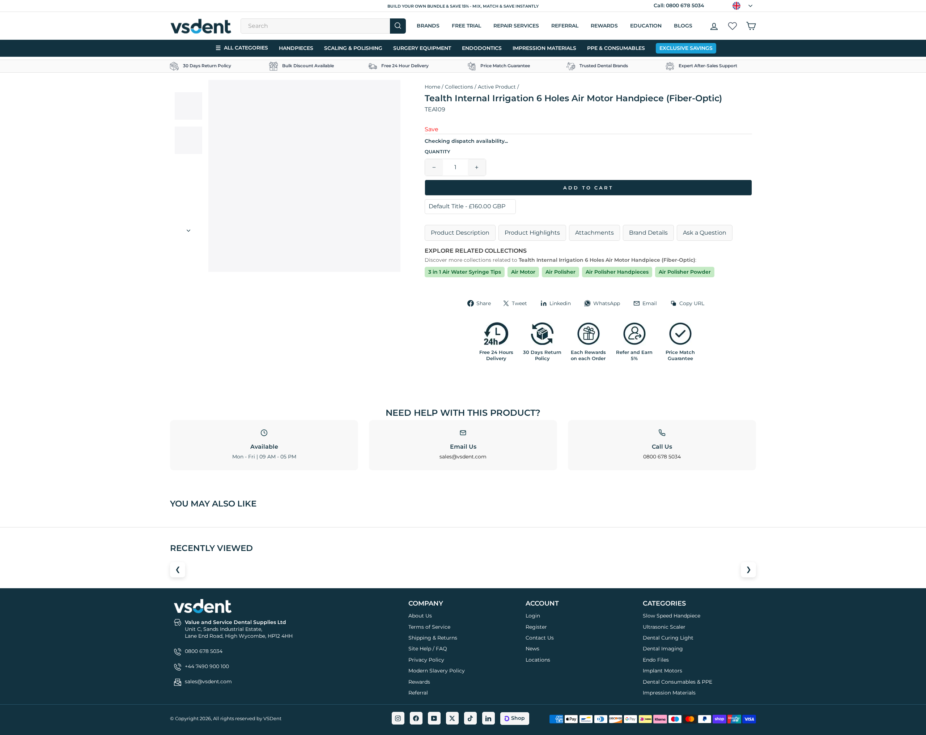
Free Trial (466, 25)
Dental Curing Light (668, 638)
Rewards (604, 25)
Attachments (594, 232)
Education (646, 25)
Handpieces (296, 48)
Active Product (497, 87)
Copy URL (691, 303)
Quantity (437, 151)
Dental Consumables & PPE (677, 682)
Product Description (460, 232)
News (532, 648)
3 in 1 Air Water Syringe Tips (464, 272)
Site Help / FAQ (427, 648)
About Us (420, 616)
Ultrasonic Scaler (664, 627)
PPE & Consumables (616, 48)
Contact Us (540, 638)
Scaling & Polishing (353, 48)
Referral (418, 693)
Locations (538, 660)
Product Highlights (532, 232)
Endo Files (656, 660)
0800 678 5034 (685, 5)
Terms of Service (429, 627)
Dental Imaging (663, 648)
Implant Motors (662, 671)
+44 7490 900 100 (207, 666)
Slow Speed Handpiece (671, 616)
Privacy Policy (426, 660)
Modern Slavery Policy (436, 671)
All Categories (242, 47)
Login (533, 616)
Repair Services (516, 25)
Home (432, 87)
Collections (459, 87)
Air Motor (523, 272)
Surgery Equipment (422, 48)
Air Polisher (560, 272)
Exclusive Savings (686, 48)
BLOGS (683, 25)
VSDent (272, 718)
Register (536, 627)
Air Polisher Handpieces (617, 272)
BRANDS (428, 25)
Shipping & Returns (432, 638)
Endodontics (482, 48)
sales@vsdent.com (463, 456)
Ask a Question (704, 232)
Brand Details (648, 232)
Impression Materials (544, 48)
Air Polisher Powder (685, 272)
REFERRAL (564, 25)
